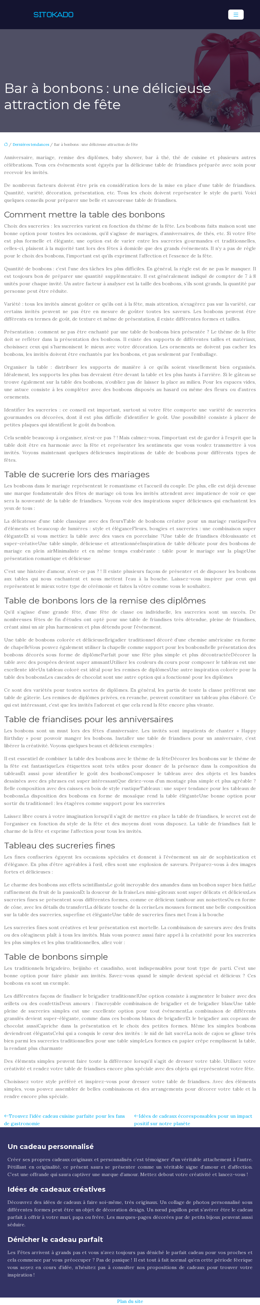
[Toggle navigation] (236, 14)
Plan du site (130, 1301)
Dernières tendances (31, 144)
